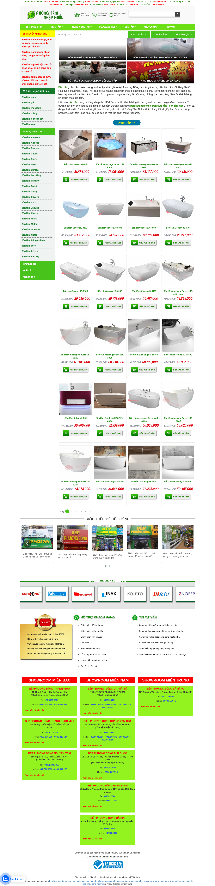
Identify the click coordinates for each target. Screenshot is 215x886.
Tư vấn (171, 26)
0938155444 (160, 1)
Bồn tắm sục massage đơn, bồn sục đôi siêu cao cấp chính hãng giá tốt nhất (36, 80)
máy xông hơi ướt (95, 884)
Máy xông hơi (107, 26)
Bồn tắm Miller (29, 224)
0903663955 (125, 737)
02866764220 (97, 704)
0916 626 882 (60, 704)
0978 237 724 (81, 4)
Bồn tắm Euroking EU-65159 (178, 354)
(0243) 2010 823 (51, 765)
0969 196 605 (109, 768)
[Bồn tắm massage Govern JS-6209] (75, 335)
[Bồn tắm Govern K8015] (75, 145)
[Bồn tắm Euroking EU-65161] (110, 462)
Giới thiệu (85, 643)
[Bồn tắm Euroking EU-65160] (178, 462)
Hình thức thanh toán (90, 648)
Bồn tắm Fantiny (30, 180)
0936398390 (111, 704)
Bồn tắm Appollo (30, 142)
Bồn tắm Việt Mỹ (30, 256)
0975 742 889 (51, 1)
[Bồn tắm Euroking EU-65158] (144, 335)
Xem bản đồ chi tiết (34, 710)
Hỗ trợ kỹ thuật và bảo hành (93, 654)
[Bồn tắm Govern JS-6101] (178, 209)
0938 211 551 (169, 701)
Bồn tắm (56, 26)
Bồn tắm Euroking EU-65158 (144, 354)
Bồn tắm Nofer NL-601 (76, 418)
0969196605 (158, 4)
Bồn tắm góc (28, 102)
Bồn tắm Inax (29, 202)
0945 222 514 (51, 732)
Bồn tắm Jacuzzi (30, 207)
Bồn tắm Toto (29, 245)
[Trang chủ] (45, 15)
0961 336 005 (167, 696)
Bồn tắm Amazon (31, 137)
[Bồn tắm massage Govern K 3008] (110, 335)
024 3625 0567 (51, 700)
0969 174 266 (91, 1)
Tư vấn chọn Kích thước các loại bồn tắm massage (162, 654)
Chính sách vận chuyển (91, 637)
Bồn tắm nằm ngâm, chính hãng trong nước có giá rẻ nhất (36, 55)
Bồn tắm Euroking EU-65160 (178, 481)
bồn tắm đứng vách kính (69, 881)
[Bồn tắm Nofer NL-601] (75, 399)
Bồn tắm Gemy (29, 191)
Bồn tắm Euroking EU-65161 (110, 481)
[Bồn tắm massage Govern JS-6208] (144, 399)
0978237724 (109, 4)
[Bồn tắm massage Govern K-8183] (178, 145)
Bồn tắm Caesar (30, 153)
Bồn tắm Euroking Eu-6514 (144, 481)
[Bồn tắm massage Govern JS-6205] (178, 399)
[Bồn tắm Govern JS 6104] (110, 209)
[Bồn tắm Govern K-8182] (75, 209)
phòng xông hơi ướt (157, 881)
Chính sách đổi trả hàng (92, 625)
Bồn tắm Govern (30, 196)
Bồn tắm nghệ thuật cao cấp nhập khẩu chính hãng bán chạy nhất (37, 68)
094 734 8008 (127, 1)
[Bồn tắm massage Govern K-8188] (144, 145)
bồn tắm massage (140, 105)
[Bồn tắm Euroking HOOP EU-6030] (110, 399)
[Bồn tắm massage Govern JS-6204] (75, 462)
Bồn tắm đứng (29, 113)
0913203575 (111, 737)
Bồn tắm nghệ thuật (32, 118)
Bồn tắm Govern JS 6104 (110, 227)
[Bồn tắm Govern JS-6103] (75, 272)
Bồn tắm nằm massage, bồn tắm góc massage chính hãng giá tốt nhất (37, 43)
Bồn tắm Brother (30, 148)
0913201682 (107, 707)
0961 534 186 (60, 769)
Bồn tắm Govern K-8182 (75, 227)
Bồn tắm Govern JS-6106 (109, 291)
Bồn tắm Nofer (29, 234)
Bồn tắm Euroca (30, 169)
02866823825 (97, 737)
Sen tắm (129, 26)
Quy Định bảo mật (89, 666)
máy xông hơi (174, 881)
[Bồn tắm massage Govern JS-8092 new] (178, 272)
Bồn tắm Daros (29, 159)
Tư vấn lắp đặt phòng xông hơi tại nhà (156, 648)
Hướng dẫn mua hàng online (94, 660)
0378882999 (132, 4)
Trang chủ (35, 26)
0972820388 (125, 704)
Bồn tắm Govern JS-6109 (144, 291)
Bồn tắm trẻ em (30, 251)
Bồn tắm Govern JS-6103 (75, 291)
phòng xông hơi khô (138, 881)
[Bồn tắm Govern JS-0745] (144, 209)
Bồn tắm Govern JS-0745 (144, 227)
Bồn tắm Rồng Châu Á (33, 240)
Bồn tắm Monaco (31, 229)
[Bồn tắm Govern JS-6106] (110, 272)
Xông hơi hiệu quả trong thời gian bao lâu (158, 625)
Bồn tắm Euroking (31, 175)
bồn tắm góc (176, 105)
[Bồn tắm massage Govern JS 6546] (110, 145)
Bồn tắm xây (28, 124)
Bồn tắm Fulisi (29, 186)
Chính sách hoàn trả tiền (92, 631)
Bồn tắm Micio (29, 218)
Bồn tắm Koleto (30, 213)
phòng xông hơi (120, 881)
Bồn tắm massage (31, 107)
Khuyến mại (150, 26)
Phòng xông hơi (80, 26)
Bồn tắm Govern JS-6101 (178, 227)
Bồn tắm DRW (29, 164)
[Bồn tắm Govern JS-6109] (144, 272)
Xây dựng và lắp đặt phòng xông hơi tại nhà (159, 637)
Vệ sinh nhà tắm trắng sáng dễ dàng (156, 643)
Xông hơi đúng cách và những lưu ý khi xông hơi (161, 631)
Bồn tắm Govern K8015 (75, 164)
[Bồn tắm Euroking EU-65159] (178, 335)
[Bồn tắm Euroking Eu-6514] (144, 462)
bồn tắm (53, 881)
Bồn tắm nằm (29, 97)
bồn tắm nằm (159, 105)
